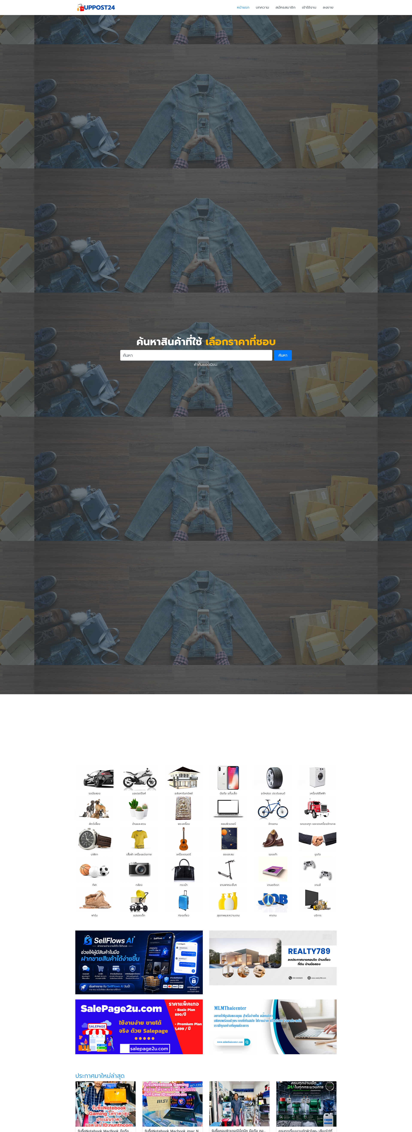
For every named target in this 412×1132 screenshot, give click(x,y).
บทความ (262, 7)
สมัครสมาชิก (285, 7)
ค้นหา (283, 355)
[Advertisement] (206, 726)
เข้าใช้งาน (309, 7)
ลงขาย (328, 7)
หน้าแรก (243, 7)
